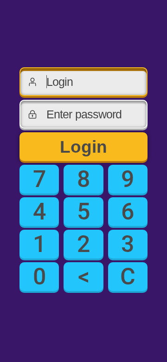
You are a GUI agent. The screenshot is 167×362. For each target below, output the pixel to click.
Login (83, 146)
